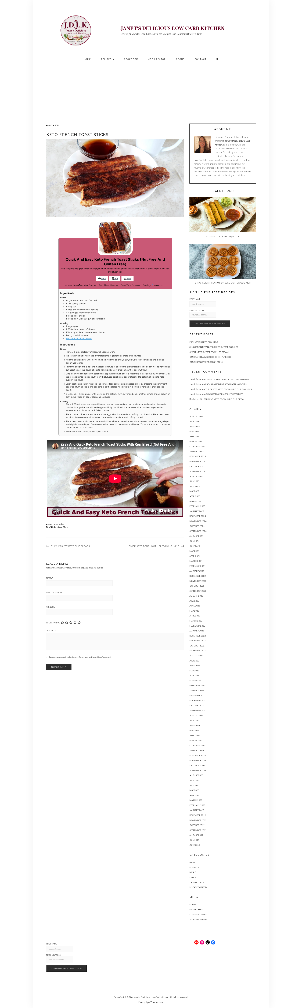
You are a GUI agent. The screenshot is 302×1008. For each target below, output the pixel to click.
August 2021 (196, 715)
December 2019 (197, 815)
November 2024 (197, 521)
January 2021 (196, 750)
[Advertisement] (151, 91)
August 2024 (196, 536)
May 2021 (194, 730)
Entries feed (196, 909)
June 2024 (194, 546)
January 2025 (196, 511)
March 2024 (195, 561)
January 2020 (196, 810)
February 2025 (197, 506)
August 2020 (196, 775)
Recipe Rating (53, 623)
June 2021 (194, 725)
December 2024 (197, 516)
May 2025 (194, 491)
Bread (59, 527)
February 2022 (197, 685)
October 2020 (196, 765)
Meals (65, 527)
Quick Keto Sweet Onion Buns (205, 362)
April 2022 (194, 675)
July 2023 (194, 601)
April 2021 (194, 735)
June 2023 (194, 605)
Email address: (196, 310)
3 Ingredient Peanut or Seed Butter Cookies (213, 347)
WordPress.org (198, 919)
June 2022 (194, 665)
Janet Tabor (58, 524)
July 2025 (194, 481)
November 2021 (197, 700)
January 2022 (196, 690)
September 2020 (197, 770)
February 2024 (197, 566)
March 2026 (195, 441)
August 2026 (196, 416)
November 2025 (197, 461)
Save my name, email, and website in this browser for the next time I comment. (80, 657)
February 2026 (197, 446)
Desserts (194, 867)
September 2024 (197, 531)
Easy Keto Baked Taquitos (203, 342)
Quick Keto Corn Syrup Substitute (224, 394)
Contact (200, 59)
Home (87, 59)
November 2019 (197, 820)
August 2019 (196, 835)
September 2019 (197, 830)
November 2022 (197, 640)
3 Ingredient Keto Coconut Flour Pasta (227, 379)
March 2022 (195, 680)
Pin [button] (116, 278)
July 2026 (194, 421)
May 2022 (194, 670)
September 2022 (197, 650)
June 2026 (194, 426)
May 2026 (194, 431)
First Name (194, 299)
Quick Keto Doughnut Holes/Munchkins (154, 546)
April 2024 (194, 556)
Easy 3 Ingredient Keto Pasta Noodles (225, 384)
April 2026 (194, 436)
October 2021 (196, 705)
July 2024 (194, 541)
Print (103, 278)
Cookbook (131, 59)
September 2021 (197, 710)
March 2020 (195, 800)
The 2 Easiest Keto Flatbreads (70, 546)
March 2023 (195, 620)
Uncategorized (198, 887)
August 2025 (196, 476)
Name (49, 578)
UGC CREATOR (157, 59)
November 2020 (197, 760)
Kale (140, 1002)
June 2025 (194, 486)
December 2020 (197, 755)
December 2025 (197, 456)
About (180, 59)
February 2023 (197, 625)
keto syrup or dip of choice (79, 338)
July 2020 (194, 780)
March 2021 (195, 740)
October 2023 (196, 586)
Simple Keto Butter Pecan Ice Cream (209, 352)
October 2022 (196, 645)
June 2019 (194, 845)
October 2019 (196, 825)
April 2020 (194, 795)
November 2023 (197, 581)
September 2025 (197, 471)
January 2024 (196, 571)
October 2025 (196, 466)
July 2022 (194, 660)
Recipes (106, 59)
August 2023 (196, 595)
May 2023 (194, 610)
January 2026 (196, 451)
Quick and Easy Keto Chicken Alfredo (210, 357)
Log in (192, 904)
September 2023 (197, 591)
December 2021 (197, 695)
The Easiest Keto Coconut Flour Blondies (228, 389)
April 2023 (194, 615)
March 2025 (195, 501)
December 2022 (197, 635)
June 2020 (194, 785)
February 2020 (197, 805)
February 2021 (197, 745)
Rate (128, 278)
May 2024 (194, 551)
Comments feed (198, 914)
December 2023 (197, 576)
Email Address (54, 592)
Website (50, 607)
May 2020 (194, 790)
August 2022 (196, 655)
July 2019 (194, 840)
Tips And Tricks (197, 882)
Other (192, 877)
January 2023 (196, 630)
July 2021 (194, 720)
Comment (51, 630)
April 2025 (194, 496)
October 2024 (196, 526)
